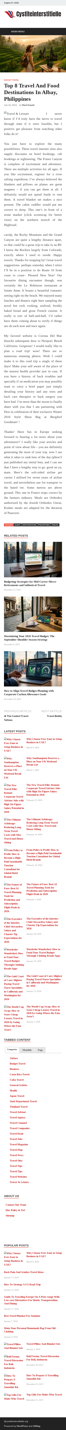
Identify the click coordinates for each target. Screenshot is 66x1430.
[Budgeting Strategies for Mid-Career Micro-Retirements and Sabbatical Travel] (33, 560)
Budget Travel (11, 80)
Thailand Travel (18, 1106)
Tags (40, 1050)
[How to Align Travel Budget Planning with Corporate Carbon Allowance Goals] (33, 670)
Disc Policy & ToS (15, 1210)
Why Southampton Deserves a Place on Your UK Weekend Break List (42, 761)
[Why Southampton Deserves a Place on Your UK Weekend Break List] (14, 758)
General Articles (18, 1085)
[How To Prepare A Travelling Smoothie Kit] (14, 1375)
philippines (44, 525)
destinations (29, 525)
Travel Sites (16, 1160)
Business (14, 1069)
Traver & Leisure (19, 1182)
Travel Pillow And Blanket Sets (43, 1344)
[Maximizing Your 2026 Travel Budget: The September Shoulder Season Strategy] (33, 615)
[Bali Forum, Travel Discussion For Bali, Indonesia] (14, 1356)
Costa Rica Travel (19, 1074)
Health (13, 1090)
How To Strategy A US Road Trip (22, 1284)
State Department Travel (23, 1101)
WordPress (22, 1426)
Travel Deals (16, 1133)
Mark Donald (28, 105)
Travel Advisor (18, 1112)
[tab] (12, 1049)
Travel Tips (16, 1166)
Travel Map (16, 1149)
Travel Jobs (16, 1139)
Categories (12, 1049)
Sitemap (10, 1215)
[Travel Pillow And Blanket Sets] (14, 1344)
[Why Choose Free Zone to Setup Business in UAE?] (14, 739)
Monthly (27, 1050)
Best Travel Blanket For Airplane (22, 1316)
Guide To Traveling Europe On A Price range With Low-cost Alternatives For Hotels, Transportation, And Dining (31, 1300)
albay (17, 525)
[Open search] (58, 31)
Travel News (16, 1155)
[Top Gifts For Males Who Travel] (14, 1395)
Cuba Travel (17, 1079)
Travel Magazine (19, 1144)
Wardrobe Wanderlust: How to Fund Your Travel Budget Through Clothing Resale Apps (43, 952)
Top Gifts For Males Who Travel (44, 1394)
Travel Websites (18, 1176)
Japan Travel (17, 1096)
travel (55, 525)
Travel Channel (18, 1123)
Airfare (14, 1058)
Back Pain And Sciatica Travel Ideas (24, 1272)
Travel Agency (17, 1117)
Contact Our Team (16, 1204)
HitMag (36, 1426)
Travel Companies (20, 1128)
